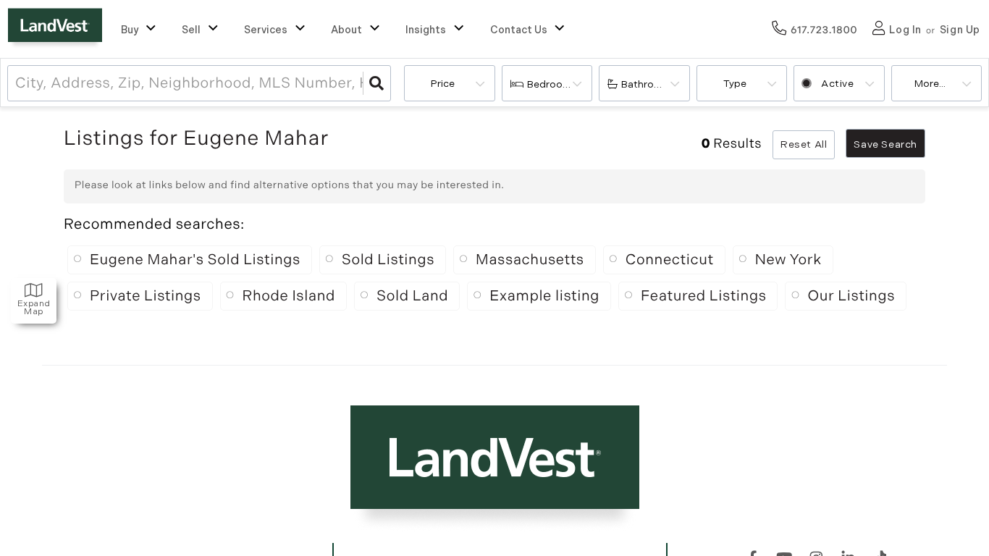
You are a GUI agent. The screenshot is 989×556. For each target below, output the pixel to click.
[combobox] (17, 83)
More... (930, 83)
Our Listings (851, 296)
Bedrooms (552, 84)
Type (734, 83)
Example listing (544, 296)
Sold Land (412, 296)
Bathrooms (648, 84)
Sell (191, 30)
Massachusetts (530, 260)
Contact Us (518, 30)
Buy (129, 30)
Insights (425, 30)
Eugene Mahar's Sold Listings (195, 260)
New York (788, 260)
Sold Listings (388, 260)
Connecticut (670, 260)
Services (265, 30)
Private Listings (145, 296)
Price (443, 83)
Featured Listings (703, 296)
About (346, 30)
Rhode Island (289, 296)
